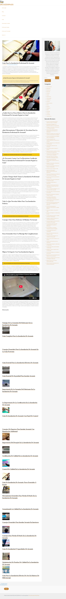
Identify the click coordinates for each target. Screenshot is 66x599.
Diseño (48, 94)
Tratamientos (49, 116)
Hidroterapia (49, 98)
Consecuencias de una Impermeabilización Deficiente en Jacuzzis (53, 140)
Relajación (48, 108)
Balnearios (48, 88)
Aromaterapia (49, 86)
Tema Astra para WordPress (34, 595)
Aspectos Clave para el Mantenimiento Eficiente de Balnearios (52, 171)
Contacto (4, 15)
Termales (48, 114)
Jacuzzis (48, 101)
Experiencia (49, 96)
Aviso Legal (4, 7)
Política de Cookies (5, 27)
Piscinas (48, 106)
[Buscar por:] (52, 77)
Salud (48, 109)
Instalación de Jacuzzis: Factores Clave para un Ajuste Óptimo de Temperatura (52, 186)
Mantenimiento (49, 103)
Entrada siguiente (4, 584)
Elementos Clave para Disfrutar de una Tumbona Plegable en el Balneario (53, 203)
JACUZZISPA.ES (6, 4)
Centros (48, 93)
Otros (48, 104)
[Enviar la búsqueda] (57, 77)
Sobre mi (3, 35)
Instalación (5, 64)
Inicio (3, 19)
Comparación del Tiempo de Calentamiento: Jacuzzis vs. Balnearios (52, 224)
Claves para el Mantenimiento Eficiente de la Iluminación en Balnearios (52, 130)
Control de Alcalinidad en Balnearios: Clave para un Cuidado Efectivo (53, 207)
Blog (3, 11)
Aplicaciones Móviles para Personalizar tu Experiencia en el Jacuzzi (53, 160)
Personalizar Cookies (6, 23)
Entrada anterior (3, 583)
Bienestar (48, 91)
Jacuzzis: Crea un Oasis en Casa (52, 168)
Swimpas (48, 111)
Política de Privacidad (6, 31)
